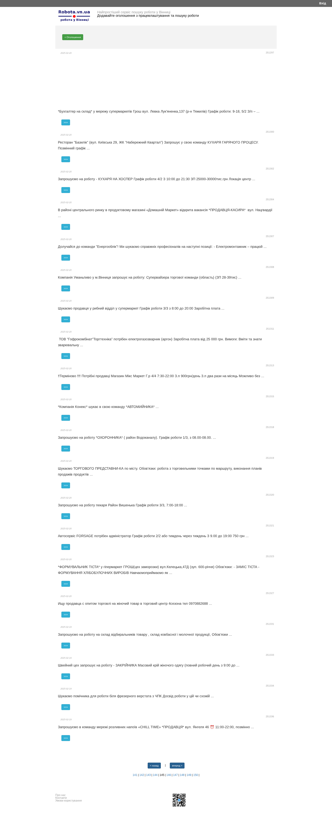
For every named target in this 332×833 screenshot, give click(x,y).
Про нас (60, 795)
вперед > (177, 765)
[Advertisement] (166, 81)
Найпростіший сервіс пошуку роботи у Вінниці (133, 12)
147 (175, 775)
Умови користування (68, 800)
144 (155, 775)
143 (148, 775)
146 (169, 775)
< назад (154, 765)
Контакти (61, 797)
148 (182, 775)
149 (189, 775)
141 (135, 775)
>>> (66, 122)
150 (196, 775)
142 (142, 775)
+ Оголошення (72, 37)
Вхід (322, 3)
